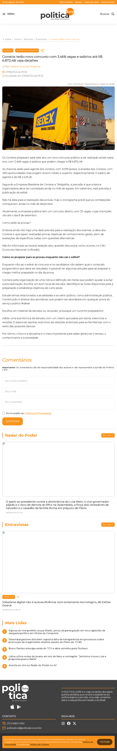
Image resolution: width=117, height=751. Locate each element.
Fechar (105, 742)
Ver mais (107, 435)
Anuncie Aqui (108, 2)
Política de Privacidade (37, 413)
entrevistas (8, 597)
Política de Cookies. (39, 744)
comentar (12, 421)
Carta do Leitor (91, 2)
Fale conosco (66, 2)
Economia (7, 50)
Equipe (78, 2)
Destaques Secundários (27, 50)
